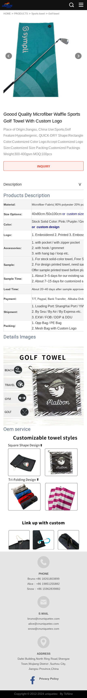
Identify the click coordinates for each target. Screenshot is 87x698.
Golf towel (53, 13)
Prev (8, 56)
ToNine (68, 693)
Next (78, 56)
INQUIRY (43, 166)
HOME (7, 13)
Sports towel (38, 13)
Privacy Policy (49, 678)
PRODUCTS (21, 13)
